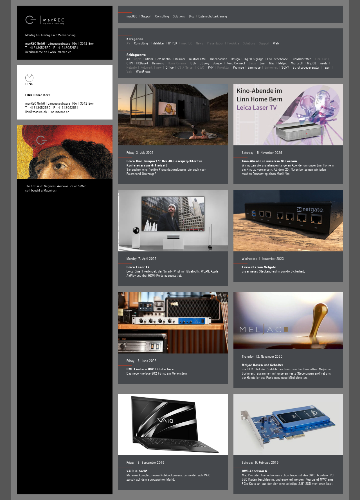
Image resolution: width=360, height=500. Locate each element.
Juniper (218, 63)
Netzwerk (147, 67)
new (159, 67)
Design (235, 59)
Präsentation (215, 43)
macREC (132, 16)
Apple (137, 59)
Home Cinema (177, 63)
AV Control (165, 59)
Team (326, 67)
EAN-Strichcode (277, 59)
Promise (238, 67)
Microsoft (297, 63)
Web (276, 43)
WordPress (143, 71)
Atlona (149, 59)
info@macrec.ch (36, 51)
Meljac (282, 63)
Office (170, 67)
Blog (192, 16)
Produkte (233, 43)
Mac (272, 63)
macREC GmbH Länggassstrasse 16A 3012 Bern (59, 43)
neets (324, 63)
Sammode (254, 67)
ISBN (193, 63)
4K (128, 59)
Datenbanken (218, 59)
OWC (200, 67)
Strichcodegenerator (306, 67)
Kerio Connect (236, 63)
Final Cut (321, 59)
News (199, 43)
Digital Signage (254, 59)
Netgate (132, 67)
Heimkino (158, 63)
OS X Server (185, 67)
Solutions (179, 16)
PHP (211, 67)
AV (128, 43)
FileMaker (158, 43)
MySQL (311, 63)
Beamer (180, 59)
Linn (262, 63)
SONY (285, 67)
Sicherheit (271, 67)
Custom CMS (197, 59)
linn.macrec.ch (59, 111)
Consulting (162, 16)
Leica (252, 63)
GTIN (129, 63)
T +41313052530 (38, 47)
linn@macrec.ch (36, 111)
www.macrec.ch (60, 51)
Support (146, 16)
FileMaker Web (301, 59)
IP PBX (172, 43)
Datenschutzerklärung (213, 16)
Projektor (223, 67)
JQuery (204, 63)
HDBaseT (142, 63)
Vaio (129, 71)
